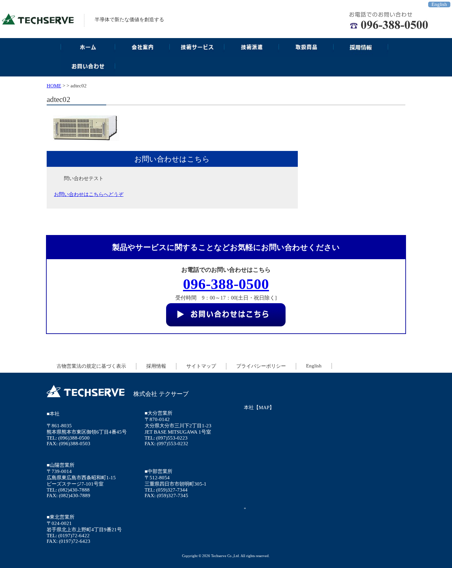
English (439, 4)
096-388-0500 (226, 284)
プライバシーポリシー (261, 366)
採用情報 (156, 366)
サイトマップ (201, 366)
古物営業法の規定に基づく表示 (91, 366)
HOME (54, 85)
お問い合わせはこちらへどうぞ (88, 194)
